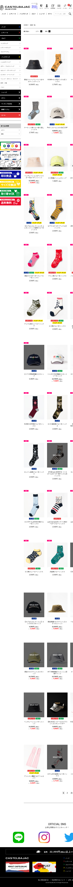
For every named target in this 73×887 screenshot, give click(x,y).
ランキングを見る (6, 104)
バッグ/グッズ (24, 14)
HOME (26, 25)
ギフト (50, 14)
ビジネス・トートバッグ (7, 74)
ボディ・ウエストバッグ (7, 66)
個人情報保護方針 (43, 880)
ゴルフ (34, 14)
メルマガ (59, 8)
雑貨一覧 (32, 25)
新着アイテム (5, 109)
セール (3, 115)
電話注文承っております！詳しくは (34, 7)
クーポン (65, 8)
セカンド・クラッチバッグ (8, 70)
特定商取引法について (58, 880)
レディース (12, 14)
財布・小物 (4, 83)
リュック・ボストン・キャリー (9, 79)
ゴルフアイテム (5, 51)
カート (70, 6)
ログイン (46, 8)
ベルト (2, 87)
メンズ (4, 14)
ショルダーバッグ (6, 62)
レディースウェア (6, 47)
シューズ (41, 14)
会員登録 (53, 8)
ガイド (41, 8)
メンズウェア (4, 43)
